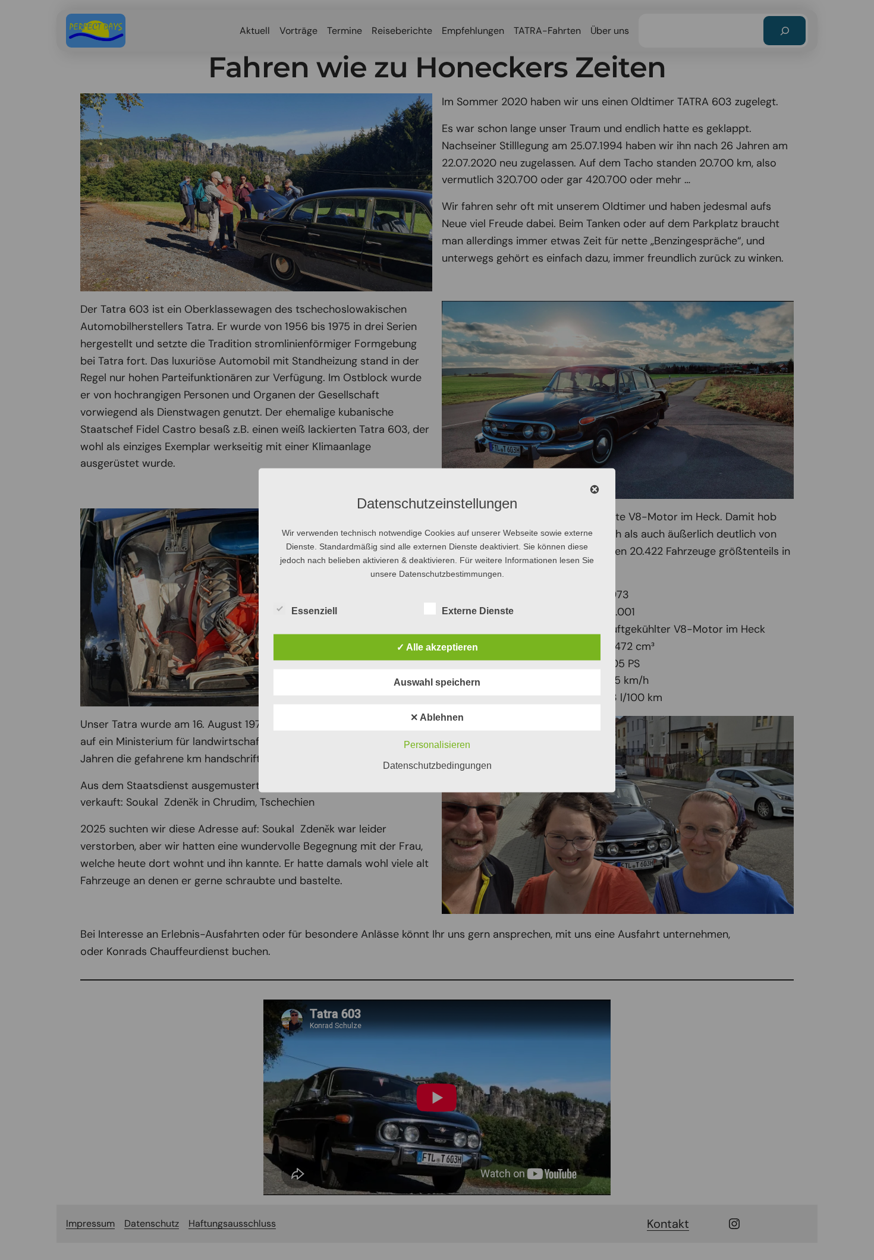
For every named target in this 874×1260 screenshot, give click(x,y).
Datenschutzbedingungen (437, 765)
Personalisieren (437, 744)
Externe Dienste (478, 610)
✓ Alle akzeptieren (437, 647)
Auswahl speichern (437, 682)
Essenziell (314, 610)
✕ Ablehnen (437, 717)
